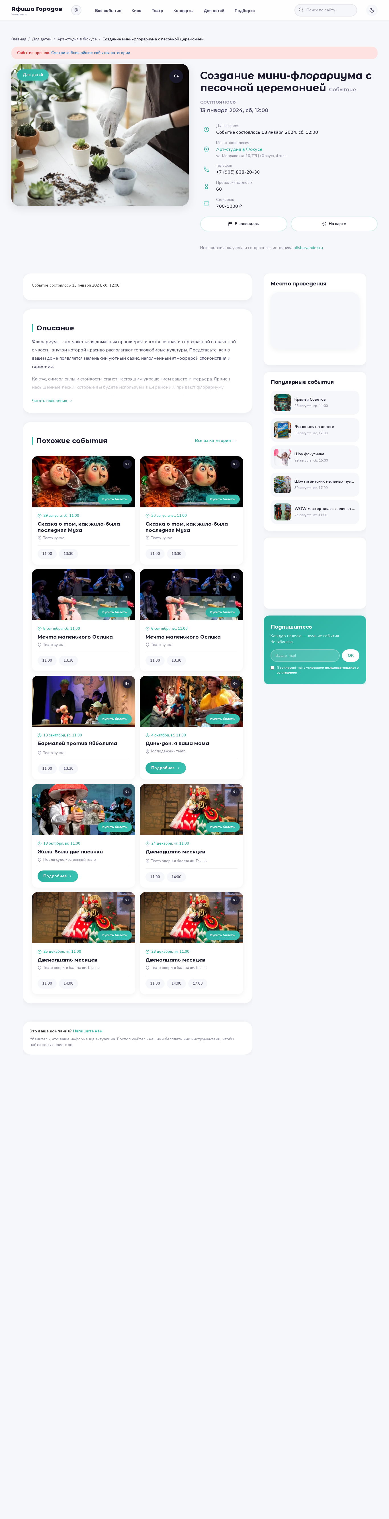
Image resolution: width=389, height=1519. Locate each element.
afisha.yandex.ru (308, 247)
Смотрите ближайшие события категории (90, 52)
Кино (137, 10)
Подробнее (163, 768)
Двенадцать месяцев (175, 852)
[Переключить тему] (372, 10)
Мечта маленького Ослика (75, 637)
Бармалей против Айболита (77, 743)
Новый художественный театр (69, 859)
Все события (108, 10)
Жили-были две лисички (70, 852)
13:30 (68, 553)
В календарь (247, 224)
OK (351, 655)
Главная (18, 39)
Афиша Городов (36, 8)
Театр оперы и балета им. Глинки (179, 861)
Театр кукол (53, 538)
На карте (337, 224)
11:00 (47, 553)
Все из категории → (215, 440)
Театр (157, 10)
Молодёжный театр (168, 751)
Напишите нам (88, 1031)
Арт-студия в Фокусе (77, 39)
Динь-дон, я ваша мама (177, 743)
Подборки (245, 10)
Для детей (214, 10)
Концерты (183, 10)
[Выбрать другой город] (76, 10)
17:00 (198, 983)
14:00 (176, 877)
